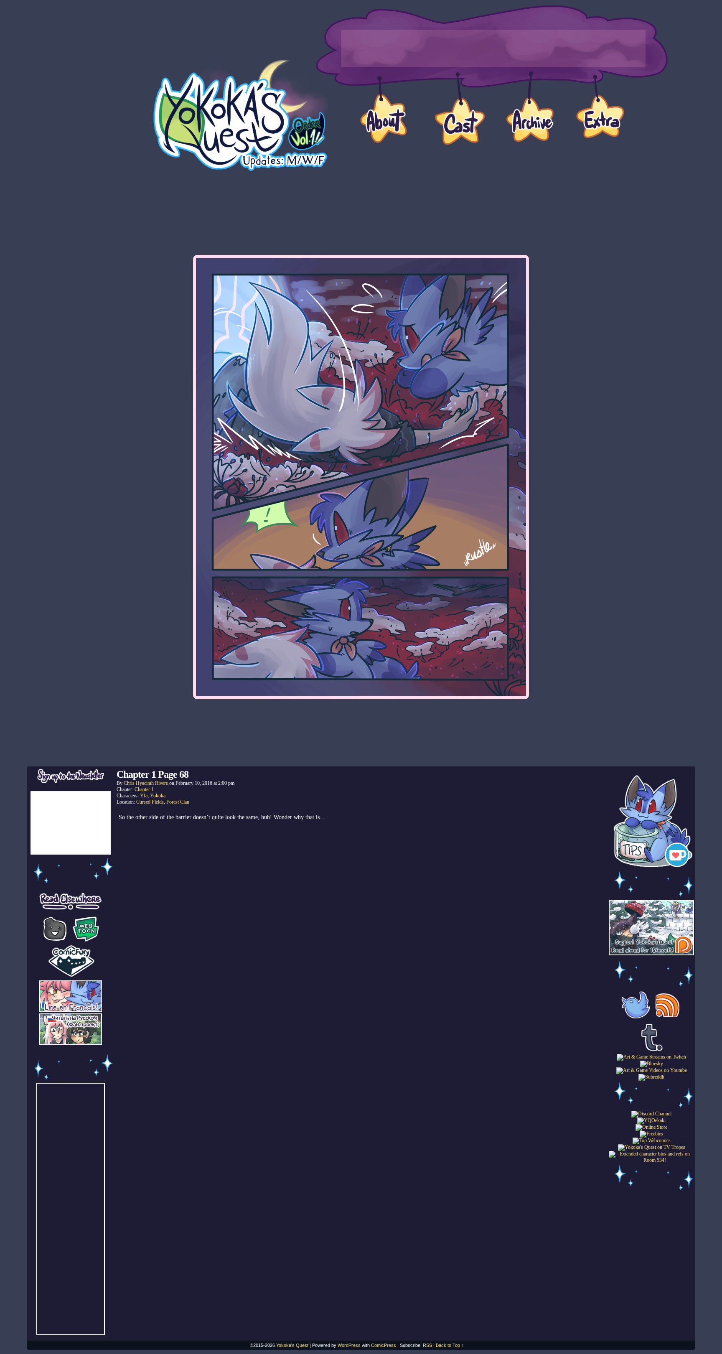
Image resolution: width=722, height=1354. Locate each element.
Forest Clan (177, 802)
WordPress (349, 1345)
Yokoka (157, 796)
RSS (427, 1345)
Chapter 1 (144, 789)
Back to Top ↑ (450, 1345)
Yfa (143, 796)
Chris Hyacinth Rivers (146, 783)
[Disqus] (361, 939)
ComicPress (383, 1345)
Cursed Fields (150, 802)
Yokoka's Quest (292, 1345)
